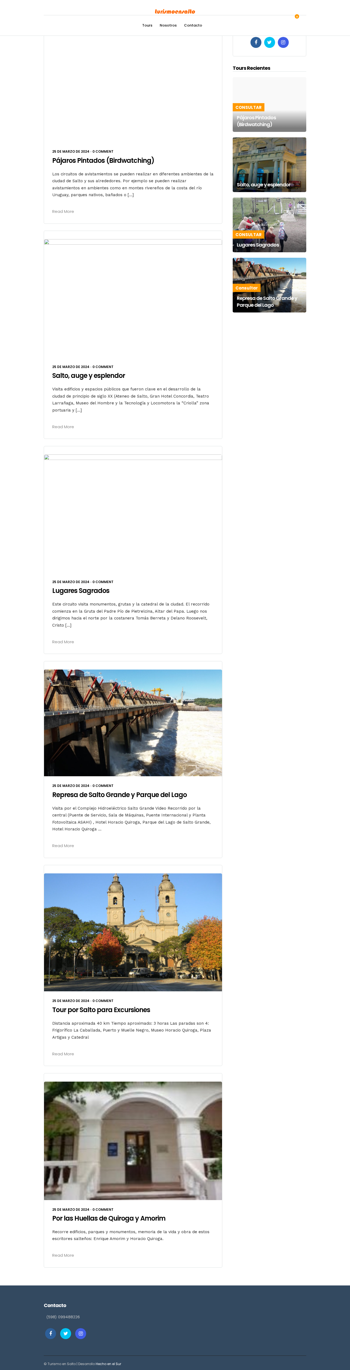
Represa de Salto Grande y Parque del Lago (119, 794)
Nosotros (168, 25)
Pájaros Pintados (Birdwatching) (103, 160)
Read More (63, 211)
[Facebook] (255, 42)
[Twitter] (269, 42)
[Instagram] (283, 42)
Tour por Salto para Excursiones (101, 1009)
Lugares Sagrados (80, 590)
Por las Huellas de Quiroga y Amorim (108, 1218)
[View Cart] (294, 19)
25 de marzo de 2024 (70, 151)
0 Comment (102, 151)
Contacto (193, 25)
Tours (147, 25)
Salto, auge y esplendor (88, 375)
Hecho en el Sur (108, 1364)
